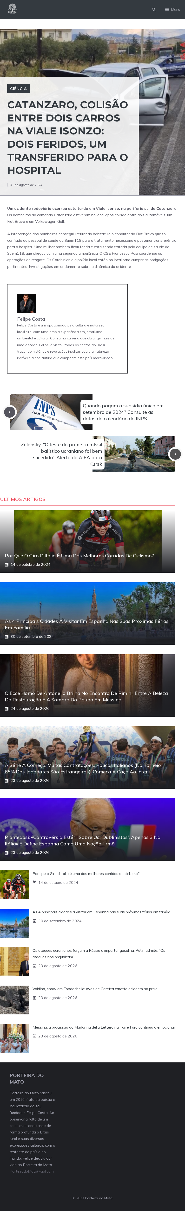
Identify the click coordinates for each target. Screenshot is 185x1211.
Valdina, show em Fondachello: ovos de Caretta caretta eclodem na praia (95, 988)
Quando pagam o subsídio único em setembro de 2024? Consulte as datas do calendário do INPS (123, 412)
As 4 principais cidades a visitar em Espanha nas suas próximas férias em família (101, 912)
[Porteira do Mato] (12, 9)
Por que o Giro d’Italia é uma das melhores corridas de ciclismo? (79, 556)
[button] (153, 9)
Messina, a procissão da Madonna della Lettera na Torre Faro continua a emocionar (104, 1027)
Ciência (18, 88)
